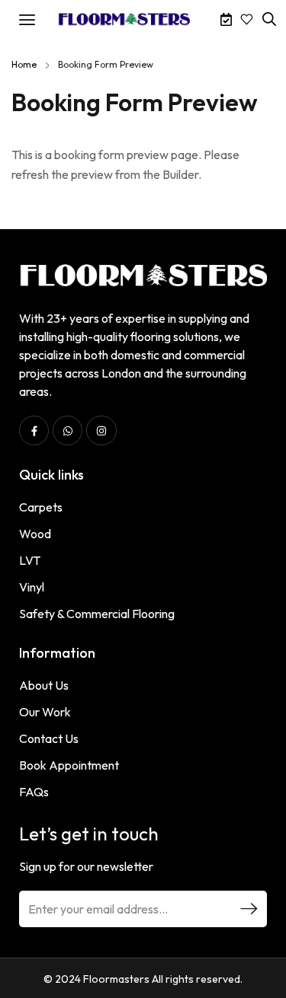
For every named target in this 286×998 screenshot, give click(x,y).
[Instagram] (101, 430)
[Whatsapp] (67, 430)
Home (24, 64)
